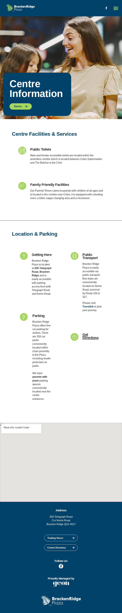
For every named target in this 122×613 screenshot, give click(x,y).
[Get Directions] (74, 337)
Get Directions (90, 336)
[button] (116, 8)
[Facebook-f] (106, 8)
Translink (88, 306)
